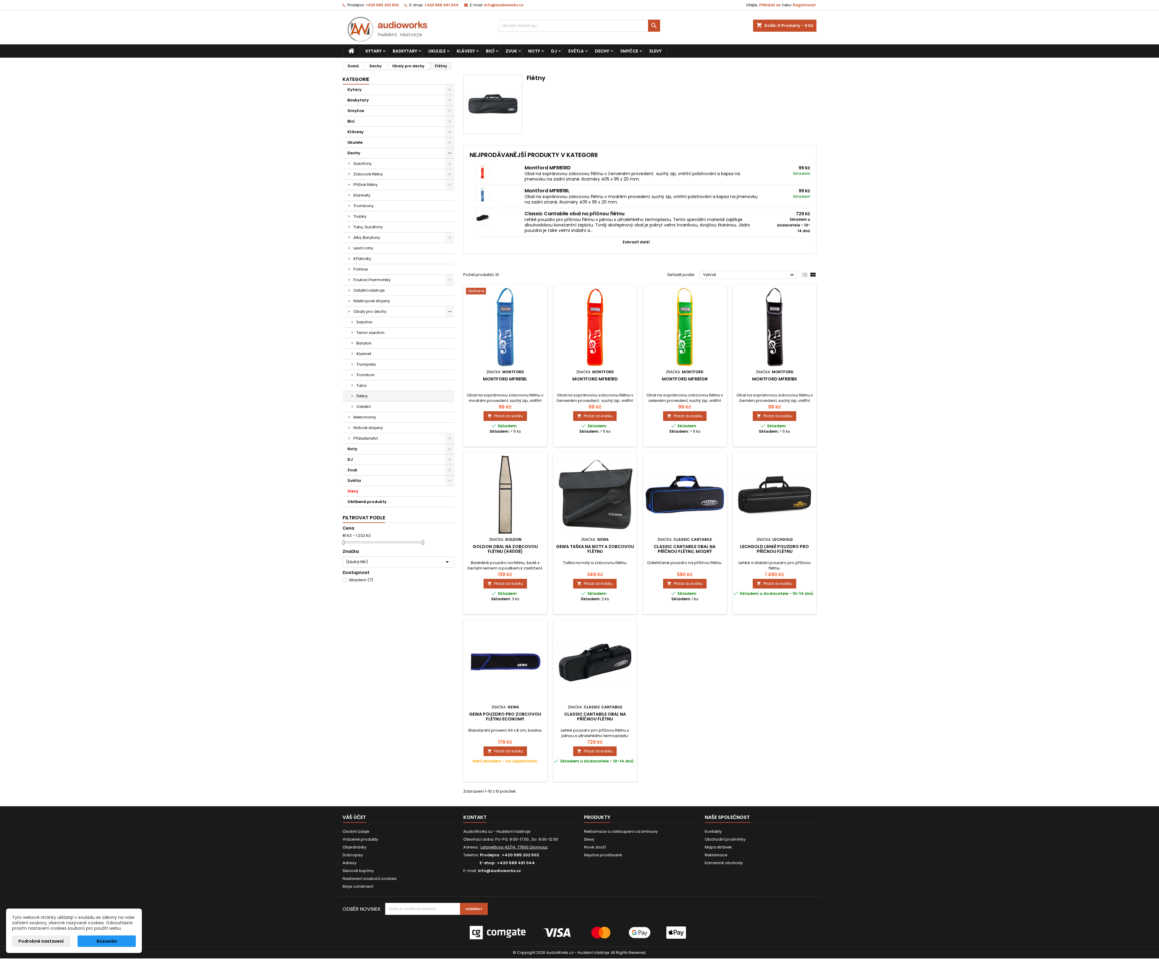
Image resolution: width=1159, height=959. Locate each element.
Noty (534, 51)
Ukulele (436, 51)
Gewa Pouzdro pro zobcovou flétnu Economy (505, 716)
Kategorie (356, 79)
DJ (554, 51)
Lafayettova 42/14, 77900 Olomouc (514, 847)
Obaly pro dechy (369, 311)
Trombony (363, 206)
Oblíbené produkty (367, 502)
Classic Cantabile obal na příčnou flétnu (574, 213)
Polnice (360, 269)
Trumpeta (366, 364)
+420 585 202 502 (382, 5)
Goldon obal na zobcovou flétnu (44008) (505, 549)
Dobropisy (353, 855)
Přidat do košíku (505, 416)
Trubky (359, 216)
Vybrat (749, 275)
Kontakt (475, 817)
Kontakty (713, 831)
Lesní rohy (363, 248)
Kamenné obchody (724, 863)
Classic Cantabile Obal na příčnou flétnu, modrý (685, 549)
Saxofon (364, 322)
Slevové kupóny (358, 871)
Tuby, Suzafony (368, 227)
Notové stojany (368, 428)
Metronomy (364, 417)
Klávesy (466, 51)
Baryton (364, 343)
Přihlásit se (770, 5)
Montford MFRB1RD (548, 167)
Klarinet (363, 354)
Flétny (362, 396)
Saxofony (362, 163)
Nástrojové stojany (371, 301)
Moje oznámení (358, 886)
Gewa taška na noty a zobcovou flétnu (595, 549)
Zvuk (511, 51)
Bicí (490, 51)
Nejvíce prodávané (603, 855)
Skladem (361, 580)
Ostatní (363, 406)
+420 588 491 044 (441, 5)
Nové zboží (595, 847)
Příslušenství (365, 438)
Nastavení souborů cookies (370, 878)
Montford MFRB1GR (685, 379)
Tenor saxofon (370, 332)
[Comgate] (579, 932)
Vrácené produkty (360, 839)
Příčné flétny (365, 185)
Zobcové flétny (368, 174)
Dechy (602, 51)
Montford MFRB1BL (547, 190)
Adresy (349, 863)
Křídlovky (362, 258)
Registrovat (804, 5)
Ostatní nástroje (369, 290)
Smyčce (629, 51)
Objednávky (354, 847)
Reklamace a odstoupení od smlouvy (621, 831)
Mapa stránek (718, 847)
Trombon (365, 375)
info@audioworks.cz (503, 5)
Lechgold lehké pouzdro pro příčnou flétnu (774, 549)
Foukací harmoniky (372, 280)
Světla (576, 51)
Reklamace (716, 855)
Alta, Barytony (366, 237)
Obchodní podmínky (725, 839)
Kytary (374, 51)
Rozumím (107, 941)
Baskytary (405, 51)
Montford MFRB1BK (774, 379)
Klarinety (361, 195)
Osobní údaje (356, 831)
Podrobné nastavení (41, 941)
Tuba (361, 385)
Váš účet (354, 817)
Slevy (655, 51)
